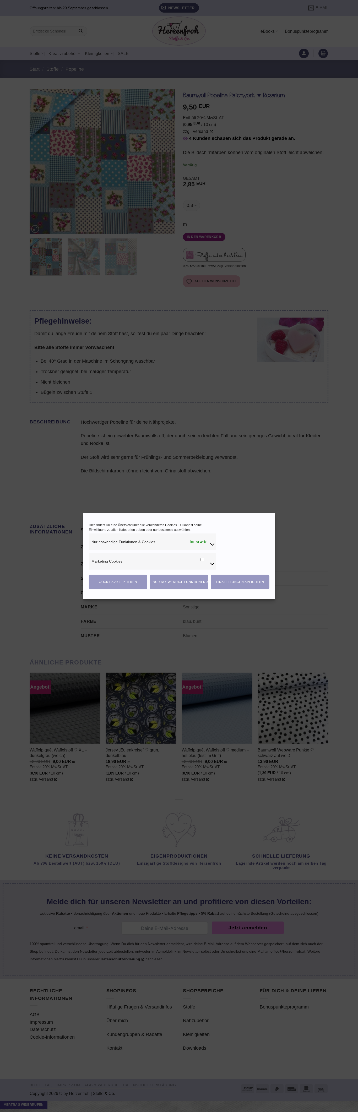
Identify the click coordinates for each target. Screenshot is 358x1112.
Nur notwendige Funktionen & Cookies (180, 582)
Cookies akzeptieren (118, 582)
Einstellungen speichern (240, 582)
